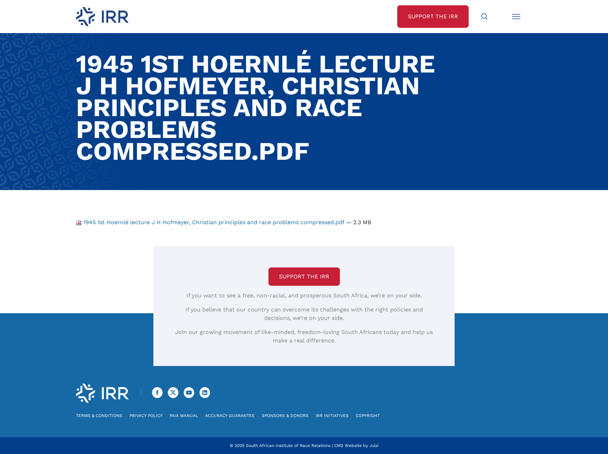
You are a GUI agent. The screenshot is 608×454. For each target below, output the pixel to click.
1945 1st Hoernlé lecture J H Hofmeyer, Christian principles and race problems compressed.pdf (214, 222)
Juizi (374, 445)
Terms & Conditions (99, 415)
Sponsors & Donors (285, 415)
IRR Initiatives (332, 415)
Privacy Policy (146, 415)
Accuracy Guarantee (230, 415)
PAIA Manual (184, 415)
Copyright (368, 415)
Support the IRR (304, 276)
